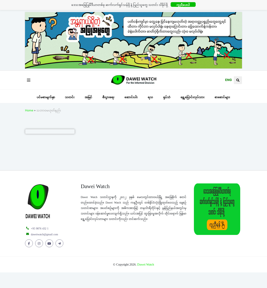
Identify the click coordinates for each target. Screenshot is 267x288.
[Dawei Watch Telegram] (60, 243)
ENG (228, 80)
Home (29, 111)
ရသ (150, 97)
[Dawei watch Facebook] (29, 243)
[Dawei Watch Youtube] (50, 243)
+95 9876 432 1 (39, 228)
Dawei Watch (145, 264)
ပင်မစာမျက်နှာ (46, 97)
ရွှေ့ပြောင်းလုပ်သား (192, 97)
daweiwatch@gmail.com (44, 234)
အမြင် (88, 97)
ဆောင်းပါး (131, 97)
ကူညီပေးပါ (183, 4)
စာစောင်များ (222, 97)
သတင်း (69, 97)
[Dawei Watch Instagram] (39, 243)
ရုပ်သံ (166, 97)
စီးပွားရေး (108, 97)
